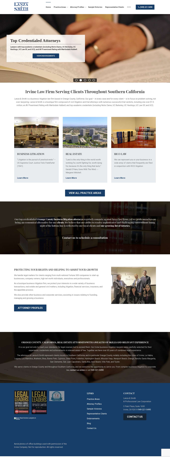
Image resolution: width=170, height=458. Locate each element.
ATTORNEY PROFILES (30, 307)
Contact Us (91, 428)
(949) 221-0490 (146, 7)
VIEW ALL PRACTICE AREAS (85, 192)
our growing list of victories (115, 225)
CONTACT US (135, 416)
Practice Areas (60, 7)
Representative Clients (114, 7)
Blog (89, 423)
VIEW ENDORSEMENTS (46, 56)
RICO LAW (120, 154)
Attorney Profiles (77, 7)
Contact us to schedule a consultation (85, 237)
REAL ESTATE (74, 154)
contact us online (77, 370)
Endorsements (93, 418)
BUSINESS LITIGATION (30, 154)
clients (60, 222)
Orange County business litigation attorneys (60, 219)
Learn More (22, 178)
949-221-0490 (97, 370)
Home (48, 7)
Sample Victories (95, 7)
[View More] (129, 7)
